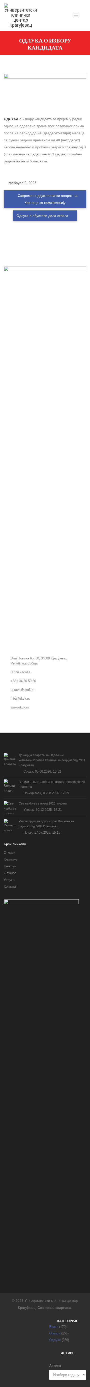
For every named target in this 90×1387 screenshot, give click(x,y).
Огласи (10, 853)
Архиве (55, 1366)
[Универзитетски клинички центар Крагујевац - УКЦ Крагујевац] (20, 15)
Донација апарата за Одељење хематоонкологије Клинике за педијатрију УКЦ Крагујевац (52, 760)
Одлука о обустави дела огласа (42, 216)
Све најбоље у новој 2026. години (43, 803)
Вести (53, 1327)
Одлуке (55, 1340)
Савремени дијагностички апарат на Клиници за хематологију (47, 199)
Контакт (10, 886)
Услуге (9, 880)
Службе (10, 873)
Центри (10, 866)
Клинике (10, 859)
